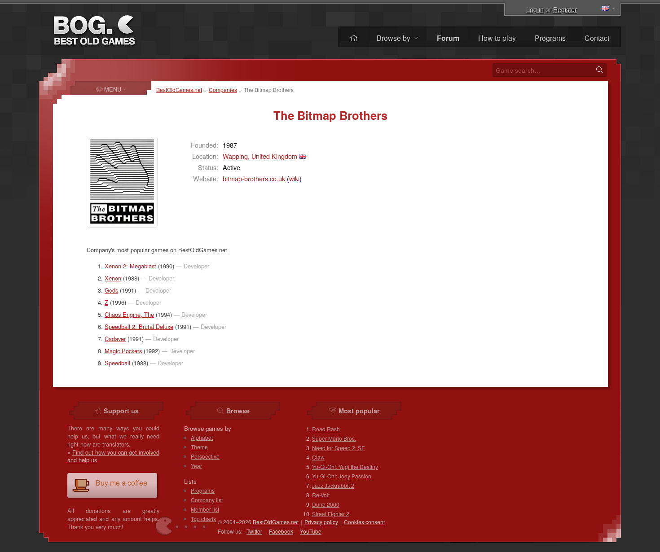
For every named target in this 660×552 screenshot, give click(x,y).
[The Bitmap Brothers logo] (122, 182)
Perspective (205, 456)
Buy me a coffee (121, 483)
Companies (223, 89)
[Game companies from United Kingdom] (302, 156)
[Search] (599, 70)
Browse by (394, 38)
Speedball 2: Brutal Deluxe (139, 326)
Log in (535, 9)
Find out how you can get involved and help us (113, 456)
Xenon (113, 278)
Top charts (203, 518)
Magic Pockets (123, 350)
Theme (199, 447)
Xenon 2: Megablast (130, 266)
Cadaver (115, 338)
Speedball (117, 363)
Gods (111, 290)
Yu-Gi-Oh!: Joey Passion (341, 476)
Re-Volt (321, 495)
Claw (318, 457)
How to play (497, 38)
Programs (550, 38)
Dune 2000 (325, 504)
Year (196, 465)
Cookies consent (364, 522)
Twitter (254, 531)
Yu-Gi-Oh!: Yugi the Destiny (345, 466)
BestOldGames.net (179, 89)
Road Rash (326, 429)
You (310, 531)
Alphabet (202, 437)
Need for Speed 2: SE (338, 447)
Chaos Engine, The (129, 314)
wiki (294, 178)
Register (565, 9)
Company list (207, 500)
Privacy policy (321, 522)
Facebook (281, 531)
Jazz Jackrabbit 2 (333, 485)
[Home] (354, 37)
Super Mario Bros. (334, 438)
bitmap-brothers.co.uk (254, 178)
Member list (205, 509)
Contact (597, 38)
